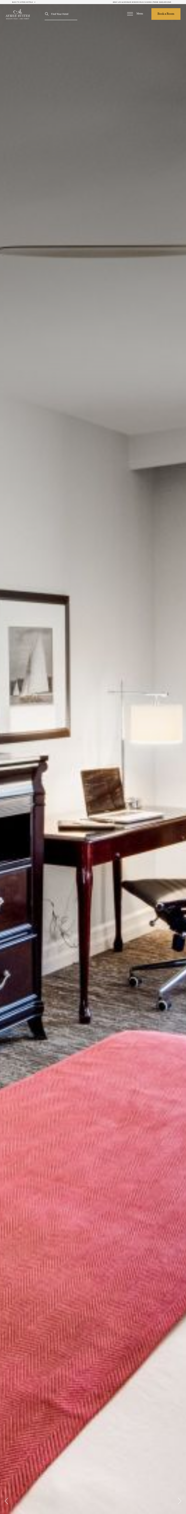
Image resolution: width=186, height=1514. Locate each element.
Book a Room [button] (166, 14)
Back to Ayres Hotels (22, 2)
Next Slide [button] (178, 1501)
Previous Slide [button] (7, 1501)
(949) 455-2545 (165, 2)
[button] (135, 14)
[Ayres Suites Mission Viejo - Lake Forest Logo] (18, 14)
